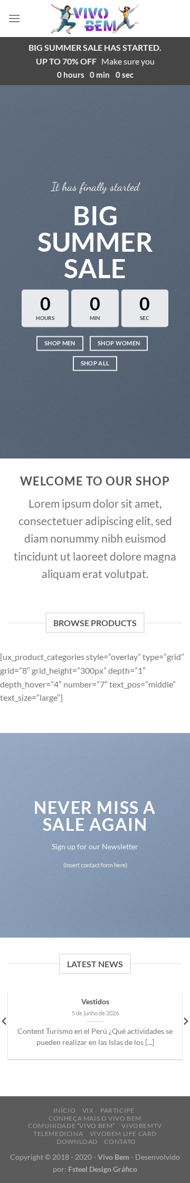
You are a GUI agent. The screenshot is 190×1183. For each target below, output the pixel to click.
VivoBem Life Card (123, 1134)
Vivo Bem (113, 1156)
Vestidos (95, 1001)
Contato (120, 1141)
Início (64, 1110)
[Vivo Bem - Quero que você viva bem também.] (95, 18)
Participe (117, 1110)
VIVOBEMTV (141, 1126)
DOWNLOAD (77, 1141)
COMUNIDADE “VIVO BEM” (71, 1126)
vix (88, 1110)
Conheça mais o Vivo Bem (95, 1118)
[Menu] (14, 18)
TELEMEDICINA (58, 1134)
